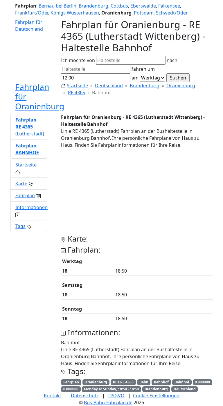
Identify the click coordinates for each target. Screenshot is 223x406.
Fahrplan (25, 195)
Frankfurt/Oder (31, 13)
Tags (20, 226)
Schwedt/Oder (172, 13)
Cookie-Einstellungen (156, 395)
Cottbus (119, 6)
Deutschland (109, 85)
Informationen (31, 207)
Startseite (77, 85)
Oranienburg (180, 85)
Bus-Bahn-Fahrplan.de (108, 402)
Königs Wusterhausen (75, 13)
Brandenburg (93, 6)
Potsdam (144, 13)
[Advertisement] (137, 193)
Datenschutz (85, 395)
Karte (21, 183)
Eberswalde (143, 6)
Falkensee (169, 6)
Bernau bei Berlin (57, 6)
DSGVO (116, 395)
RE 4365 (76, 92)
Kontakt (52, 395)
